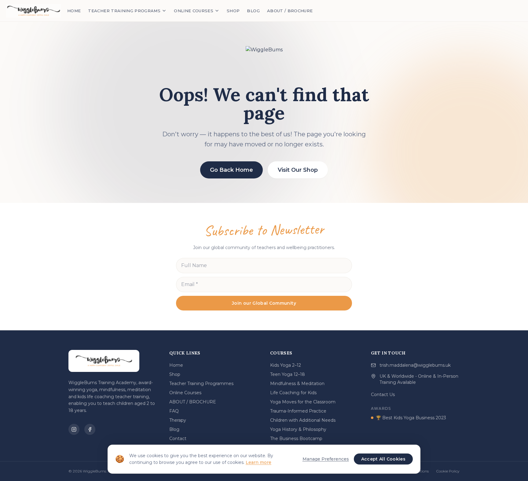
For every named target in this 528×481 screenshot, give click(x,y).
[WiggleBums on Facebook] (89, 429)
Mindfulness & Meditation (297, 383)
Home (176, 365)
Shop (174, 374)
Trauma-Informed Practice (298, 411)
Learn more (258, 462)
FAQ (174, 411)
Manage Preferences (325, 459)
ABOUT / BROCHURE (290, 10)
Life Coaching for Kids (293, 392)
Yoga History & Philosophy (298, 429)
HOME (74, 10)
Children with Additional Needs (303, 420)
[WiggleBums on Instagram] (73, 429)
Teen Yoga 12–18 (287, 374)
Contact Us (383, 394)
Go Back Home (231, 170)
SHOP (233, 10)
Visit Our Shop (298, 170)
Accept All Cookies (383, 459)
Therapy (177, 420)
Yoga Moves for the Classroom (303, 402)
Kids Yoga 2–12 (285, 365)
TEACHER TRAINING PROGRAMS (124, 10)
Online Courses (185, 392)
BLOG (253, 10)
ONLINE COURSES (193, 10)
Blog (174, 429)
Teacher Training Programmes (201, 383)
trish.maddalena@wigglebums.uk (415, 365)
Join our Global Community (264, 303)
